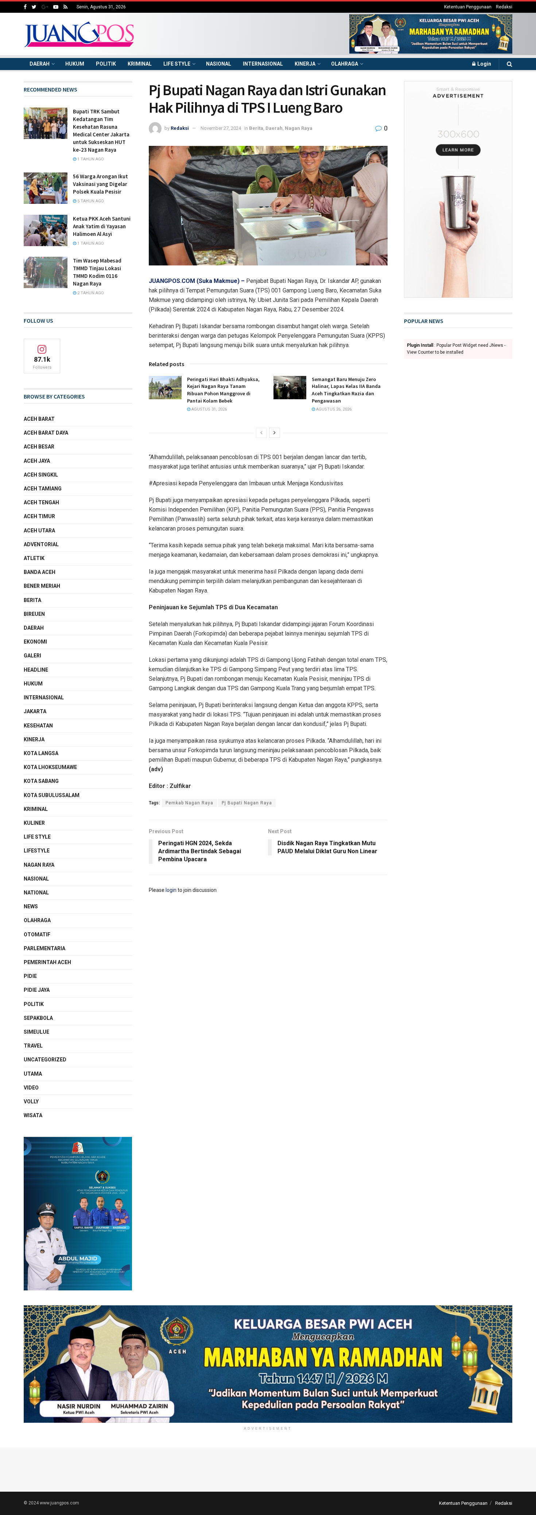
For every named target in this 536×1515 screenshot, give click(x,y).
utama (33, 1074)
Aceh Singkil (41, 475)
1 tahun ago (90, 159)
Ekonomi (35, 642)
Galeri (32, 656)
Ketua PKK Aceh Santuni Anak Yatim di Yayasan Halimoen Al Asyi (102, 226)
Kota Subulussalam (51, 795)
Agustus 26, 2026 (333, 409)
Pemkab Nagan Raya (189, 802)
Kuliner (34, 823)
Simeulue (36, 1032)
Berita (256, 128)
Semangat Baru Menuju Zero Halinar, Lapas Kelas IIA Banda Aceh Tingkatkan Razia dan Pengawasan (346, 390)
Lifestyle (37, 851)
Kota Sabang (41, 781)
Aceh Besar (39, 447)
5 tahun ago (90, 201)
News (31, 906)
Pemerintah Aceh (47, 962)
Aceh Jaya (37, 461)
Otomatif (37, 934)
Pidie (30, 976)
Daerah (40, 64)
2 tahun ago (90, 293)
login (171, 890)
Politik (106, 64)
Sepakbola (38, 1018)
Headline (36, 670)
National (36, 893)
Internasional (263, 64)
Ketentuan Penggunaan (468, 6)
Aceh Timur (39, 516)
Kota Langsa (41, 753)
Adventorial (41, 544)
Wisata (33, 1115)
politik (34, 1004)
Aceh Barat (39, 419)
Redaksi (504, 6)
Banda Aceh (39, 572)
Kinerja (305, 64)
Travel (33, 1046)
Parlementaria (44, 948)
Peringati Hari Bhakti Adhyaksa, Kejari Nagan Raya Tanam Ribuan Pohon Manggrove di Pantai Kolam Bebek (223, 390)
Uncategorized (45, 1060)
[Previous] (261, 433)
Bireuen (34, 614)
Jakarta (35, 711)
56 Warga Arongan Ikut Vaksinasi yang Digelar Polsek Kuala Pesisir (100, 184)
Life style (176, 64)
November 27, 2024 (221, 128)
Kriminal (140, 64)
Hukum (74, 64)
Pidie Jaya (37, 990)
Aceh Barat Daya (46, 433)
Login (483, 64)
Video (31, 1088)
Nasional (218, 64)
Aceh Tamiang (43, 489)
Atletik (34, 558)
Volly (31, 1101)
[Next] (274, 433)
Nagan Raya (298, 128)
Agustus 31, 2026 (208, 409)
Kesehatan (38, 726)
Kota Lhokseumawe (50, 767)
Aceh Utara (39, 530)
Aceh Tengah (41, 502)
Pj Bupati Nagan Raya (247, 802)
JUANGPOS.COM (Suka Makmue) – (197, 280)
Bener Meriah (42, 586)
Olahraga (344, 64)
